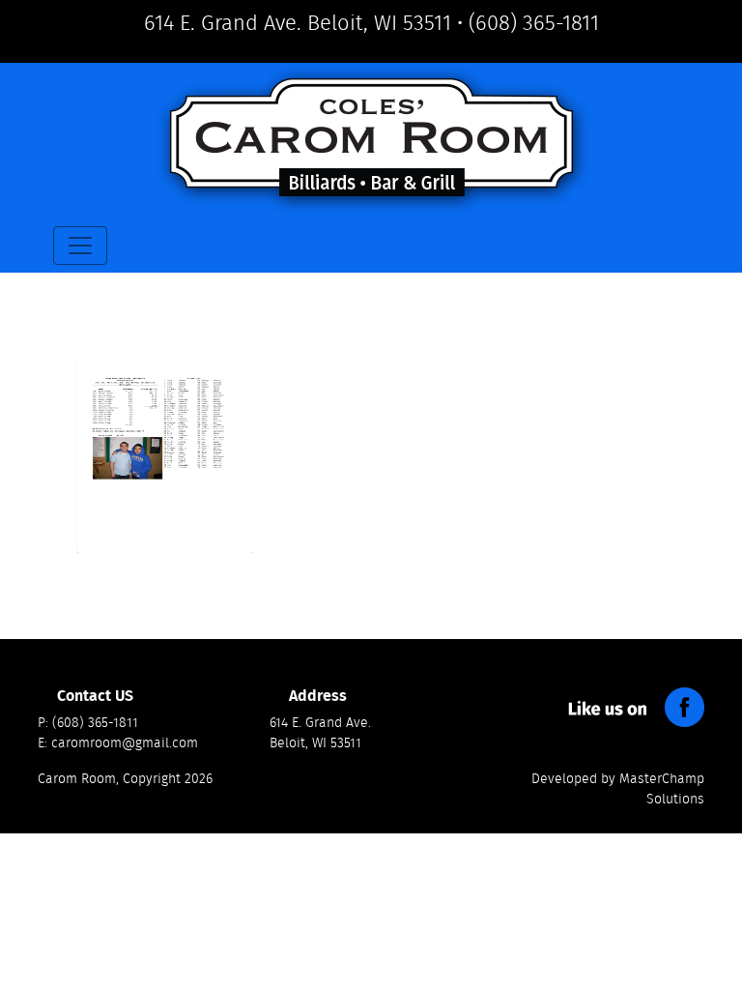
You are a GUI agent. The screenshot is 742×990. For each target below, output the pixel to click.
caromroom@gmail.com (124, 743)
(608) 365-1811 (534, 23)
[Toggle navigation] (80, 245)
